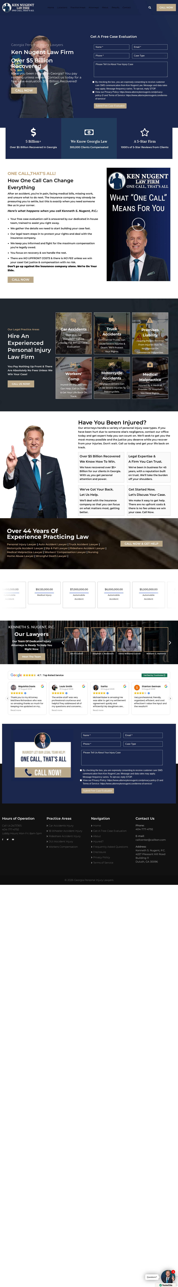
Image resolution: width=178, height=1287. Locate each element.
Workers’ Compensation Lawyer (65, 552)
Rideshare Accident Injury (65, 836)
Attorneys (94, 7)
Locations (62, 7)
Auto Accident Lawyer (53, 544)
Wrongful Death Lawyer (51, 556)
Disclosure (99, 852)
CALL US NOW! (21, 384)
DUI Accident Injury (61, 841)
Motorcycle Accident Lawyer (25, 548)
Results (115, 7)
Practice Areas (78, 7)
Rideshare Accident (82, 548)
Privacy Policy (101, 857)
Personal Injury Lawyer (21, 544)
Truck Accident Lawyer (83, 544)
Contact (127, 7)
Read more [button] (16, 710)
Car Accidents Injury (61, 825)
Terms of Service (103, 862)
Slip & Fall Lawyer (56, 548)
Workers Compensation (63, 846)
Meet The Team (31, 656)
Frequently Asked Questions (110, 846)
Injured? (98, 841)
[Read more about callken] (18, 7)
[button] (138, 224)
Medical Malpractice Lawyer (25, 552)
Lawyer (100, 548)
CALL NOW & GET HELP (141, 543)
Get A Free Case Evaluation (110, 830)
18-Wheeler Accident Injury (65, 830)
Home (51, 7)
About (105, 7)
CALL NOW (166, 7)
